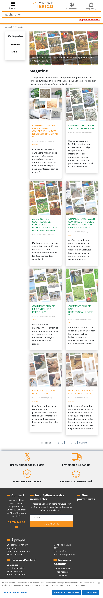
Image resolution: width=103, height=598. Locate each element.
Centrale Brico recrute (18, 551)
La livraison (13, 565)
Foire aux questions (17, 574)
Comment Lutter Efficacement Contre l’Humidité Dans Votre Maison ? (45, 131)
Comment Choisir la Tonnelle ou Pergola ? (43, 309)
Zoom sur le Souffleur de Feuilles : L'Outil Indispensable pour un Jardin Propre (45, 224)
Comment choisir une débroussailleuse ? (80, 310)
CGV (56, 548)
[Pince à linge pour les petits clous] (82, 369)
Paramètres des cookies (15, 592)
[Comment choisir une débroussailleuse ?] (82, 285)
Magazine (11, 548)
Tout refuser (91, 592)
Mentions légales (62, 545)
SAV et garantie (14, 571)
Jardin (70, 136)
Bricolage (35, 144)
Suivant (83, 443)
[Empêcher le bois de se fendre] (46, 369)
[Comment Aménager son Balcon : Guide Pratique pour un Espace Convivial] (82, 198)
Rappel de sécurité (89, 19)
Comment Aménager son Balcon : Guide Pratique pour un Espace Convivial (81, 223)
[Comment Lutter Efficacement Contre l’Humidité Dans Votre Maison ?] (46, 104)
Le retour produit (16, 568)
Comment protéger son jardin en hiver (81, 127)
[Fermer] (99, 583)
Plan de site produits (64, 554)
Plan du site (60, 551)
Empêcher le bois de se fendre (43, 392)
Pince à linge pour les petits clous (80, 392)
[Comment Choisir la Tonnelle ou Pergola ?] (46, 285)
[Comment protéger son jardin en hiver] (82, 104)
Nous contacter (15, 554)
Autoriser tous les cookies (66, 592)
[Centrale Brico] (43, 5)
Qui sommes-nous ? (17, 545)
